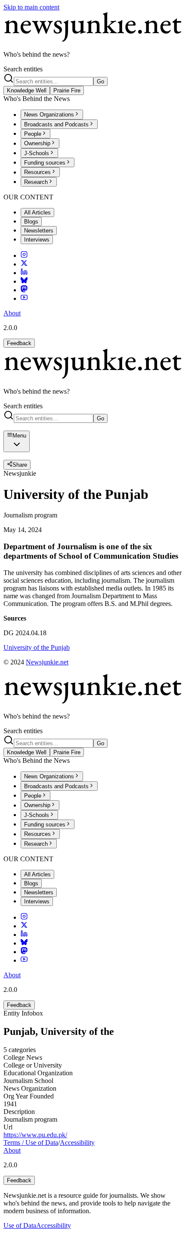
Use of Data (19, 1225)
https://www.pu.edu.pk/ (35, 1134)
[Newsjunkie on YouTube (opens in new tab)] (24, 298)
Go (100, 81)
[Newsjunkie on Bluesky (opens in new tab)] (24, 281)
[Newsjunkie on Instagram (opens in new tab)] (24, 255)
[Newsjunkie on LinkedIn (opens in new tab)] (24, 272)
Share (19, 465)
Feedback (19, 343)
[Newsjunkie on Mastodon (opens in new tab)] (24, 290)
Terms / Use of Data (30, 1142)
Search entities (23, 69)
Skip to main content (31, 7)
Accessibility (77, 1142)
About (12, 313)
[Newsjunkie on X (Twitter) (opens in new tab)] (24, 264)
